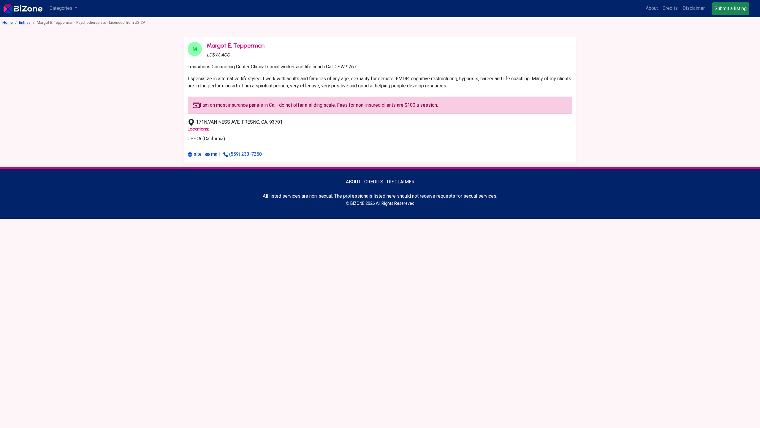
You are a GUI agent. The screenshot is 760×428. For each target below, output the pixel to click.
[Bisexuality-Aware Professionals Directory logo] (23, 8)
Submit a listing (731, 8)
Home (7, 22)
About (652, 8)
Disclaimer (694, 8)
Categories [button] (62, 8)
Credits (670, 8)
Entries (25, 22)
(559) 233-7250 (245, 154)
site (197, 154)
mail (215, 154)
